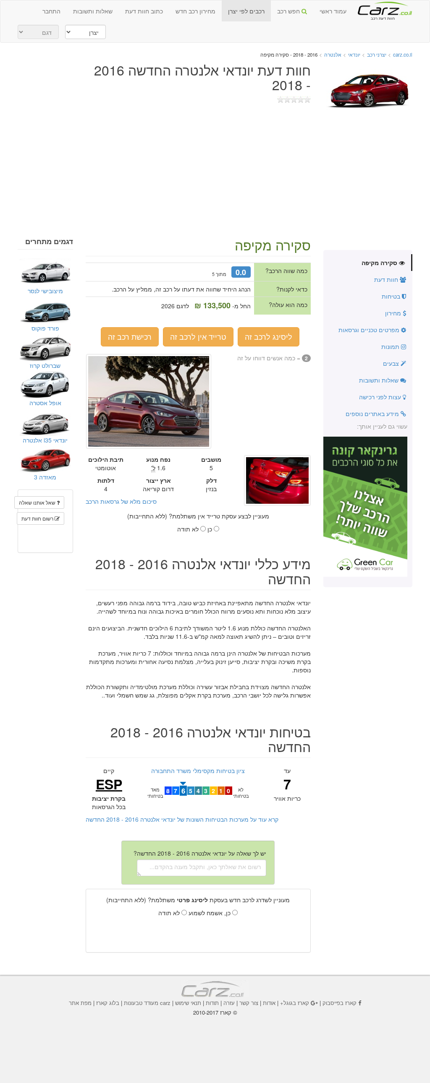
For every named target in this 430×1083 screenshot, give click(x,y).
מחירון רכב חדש (195, 11)
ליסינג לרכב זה (268, 336)
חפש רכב (289, 11)
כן (210, 529)
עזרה (229, 1003)
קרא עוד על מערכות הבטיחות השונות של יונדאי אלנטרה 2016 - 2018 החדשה (182, 819)
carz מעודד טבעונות (147, 1003)
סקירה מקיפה (380, 262)
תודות (212, 1003)
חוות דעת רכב (382, 8)
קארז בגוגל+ (294, 1003)
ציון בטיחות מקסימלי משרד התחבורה (198, 770)
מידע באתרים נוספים (373, 413)
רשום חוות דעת (38, 518)
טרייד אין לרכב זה (198, 336)
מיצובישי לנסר (45, 290)
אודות (269, 1003)
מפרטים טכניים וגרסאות (369, 329)
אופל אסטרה (45, 402)
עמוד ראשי (333, 11)
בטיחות (392, 296)
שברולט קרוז (45, 365)
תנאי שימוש (188, 1003)
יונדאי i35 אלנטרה (45, 440)
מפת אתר (80, 1003)
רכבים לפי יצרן (246, 11)
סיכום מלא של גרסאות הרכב (121, 501)
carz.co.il (402, 54)
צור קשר (248, 1003)
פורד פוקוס (45, 328)
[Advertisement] (215, 174)
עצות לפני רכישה (381, 397)
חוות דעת (387, 279)
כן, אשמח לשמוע (210, 913)
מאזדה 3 (45, 477)
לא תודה (188, 529)
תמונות (391, 346)
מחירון (394, 313)
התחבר (51, 11)
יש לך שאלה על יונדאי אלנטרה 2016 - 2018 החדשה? (200, 853)
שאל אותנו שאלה (38, 502)
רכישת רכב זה (130, 336)
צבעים (392, 363)
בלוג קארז (107, 1003)
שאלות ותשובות (93, 11)
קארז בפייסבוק (339, 1003)
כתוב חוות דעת (144, 11)
